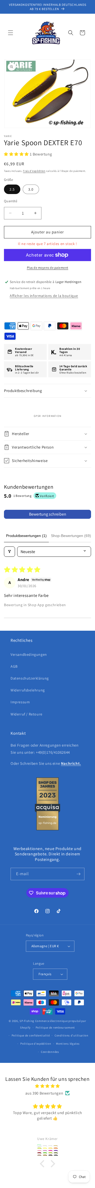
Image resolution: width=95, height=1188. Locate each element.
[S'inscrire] (78, 874)
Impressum (20, 702)
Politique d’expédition (35, 1043)
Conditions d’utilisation (71, 1035)
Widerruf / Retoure (26, 714)
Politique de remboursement (55, 1027)
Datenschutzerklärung (30, 678)
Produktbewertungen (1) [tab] (26, 536)
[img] (47, 1086)
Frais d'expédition (34, 171)
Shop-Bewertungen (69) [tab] (71, 536)
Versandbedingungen (29, 654)
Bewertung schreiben (47, 514)
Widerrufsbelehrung (28, 690)
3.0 (31, 189)
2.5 (12, 189)
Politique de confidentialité (31, 1035)
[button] (10, 33)
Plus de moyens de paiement (47, 268)
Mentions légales (67, 1043)
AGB (14, 666)
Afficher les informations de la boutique (44, 295)
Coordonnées (50, 1052)
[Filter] (9, 551)
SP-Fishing (27, 1021)
